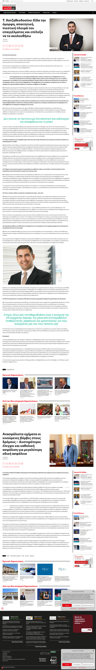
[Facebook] (91, 1)
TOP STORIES (53, 48)
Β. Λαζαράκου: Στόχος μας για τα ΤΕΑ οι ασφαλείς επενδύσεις (86, 84)
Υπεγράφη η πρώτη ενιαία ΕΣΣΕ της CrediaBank (86, 71)
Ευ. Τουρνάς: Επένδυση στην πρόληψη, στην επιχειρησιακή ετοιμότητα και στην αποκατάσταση (86, 78)
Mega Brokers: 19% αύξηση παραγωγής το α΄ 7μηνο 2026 (10, 391)
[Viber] (13, 46)
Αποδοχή (67, 664)
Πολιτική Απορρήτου (82, 667)
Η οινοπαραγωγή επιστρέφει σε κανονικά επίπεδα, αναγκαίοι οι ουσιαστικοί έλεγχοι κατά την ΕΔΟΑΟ (60, 626)
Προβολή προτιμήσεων (88, 664)
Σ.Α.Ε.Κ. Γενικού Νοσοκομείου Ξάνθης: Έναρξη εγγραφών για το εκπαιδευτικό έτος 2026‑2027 (36, 642)
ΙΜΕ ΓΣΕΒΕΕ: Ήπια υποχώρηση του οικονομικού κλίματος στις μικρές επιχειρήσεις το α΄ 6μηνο (12, 626)
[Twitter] (7, 46)
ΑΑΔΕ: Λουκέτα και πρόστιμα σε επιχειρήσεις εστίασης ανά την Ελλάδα (59, 637)
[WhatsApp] (16, 46)
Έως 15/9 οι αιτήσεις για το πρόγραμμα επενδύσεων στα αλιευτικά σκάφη (11, 630)
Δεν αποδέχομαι (77, 664)
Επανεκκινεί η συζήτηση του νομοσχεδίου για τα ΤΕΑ (44, 417)
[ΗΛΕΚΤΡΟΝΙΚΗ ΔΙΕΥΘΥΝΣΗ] (19, 46)
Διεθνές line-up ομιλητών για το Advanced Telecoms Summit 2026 (11, 634)
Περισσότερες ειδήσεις (17, 641)
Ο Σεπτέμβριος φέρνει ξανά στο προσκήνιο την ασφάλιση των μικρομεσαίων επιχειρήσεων (86, 114)
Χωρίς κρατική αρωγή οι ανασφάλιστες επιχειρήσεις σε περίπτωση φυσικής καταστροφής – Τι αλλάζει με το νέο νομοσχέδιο (27, 419)
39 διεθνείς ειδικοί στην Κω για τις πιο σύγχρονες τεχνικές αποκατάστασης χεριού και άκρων (36, 622)
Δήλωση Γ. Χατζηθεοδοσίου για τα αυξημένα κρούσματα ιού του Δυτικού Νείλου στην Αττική (62, 392)
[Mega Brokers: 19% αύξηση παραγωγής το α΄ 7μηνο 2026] (10, 383)
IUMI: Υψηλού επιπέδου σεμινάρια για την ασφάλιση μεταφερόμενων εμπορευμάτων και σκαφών (87, 65)
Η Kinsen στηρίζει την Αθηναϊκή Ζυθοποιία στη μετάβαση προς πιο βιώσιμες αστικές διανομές (59, 630)
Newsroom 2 (5, 41)
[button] (93, 650)
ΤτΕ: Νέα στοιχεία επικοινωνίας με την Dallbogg (84, 99)
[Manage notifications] (2, 668)
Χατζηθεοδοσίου (10, 369)
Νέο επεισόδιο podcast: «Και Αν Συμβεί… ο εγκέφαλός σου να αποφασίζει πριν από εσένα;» (62, 418)
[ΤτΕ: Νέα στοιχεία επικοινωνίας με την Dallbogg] (76, 100)
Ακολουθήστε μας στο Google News (11, 49)
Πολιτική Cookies (73, 667)
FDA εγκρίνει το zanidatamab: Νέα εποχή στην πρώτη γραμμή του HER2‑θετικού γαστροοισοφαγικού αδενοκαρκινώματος (35, 633)
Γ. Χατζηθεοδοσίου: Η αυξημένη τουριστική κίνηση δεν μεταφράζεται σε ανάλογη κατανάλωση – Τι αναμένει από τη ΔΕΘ (45, 393)
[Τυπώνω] (22, 46)
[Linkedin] (92, 1)
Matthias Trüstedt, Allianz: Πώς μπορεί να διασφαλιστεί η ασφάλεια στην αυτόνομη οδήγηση (86, 59)
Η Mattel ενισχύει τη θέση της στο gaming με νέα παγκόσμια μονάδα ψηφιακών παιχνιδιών (13, 637)
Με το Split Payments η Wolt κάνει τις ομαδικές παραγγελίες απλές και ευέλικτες (59, 634)
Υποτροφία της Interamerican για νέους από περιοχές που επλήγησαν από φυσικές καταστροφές (86, 130)
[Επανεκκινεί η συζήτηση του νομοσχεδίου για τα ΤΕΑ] (45, 409)
